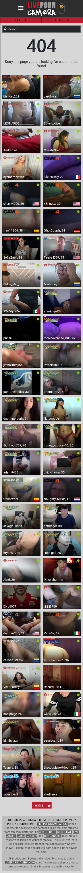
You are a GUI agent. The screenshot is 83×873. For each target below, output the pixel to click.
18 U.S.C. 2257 (16, 820)
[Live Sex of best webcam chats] (41, 16)
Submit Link (27, 824)
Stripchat (64, 832)
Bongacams (52, 836)
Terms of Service (50, 820)
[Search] (5, 29)
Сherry (32, 836)
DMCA (32, 820)
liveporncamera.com (20, 862)
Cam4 (21, 836)
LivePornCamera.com (52, 824)
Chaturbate (47, 832)
